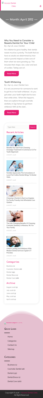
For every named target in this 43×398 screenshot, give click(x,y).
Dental (9, 272)
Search (32, 127)
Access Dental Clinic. (29, 393)
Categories (12, 341)
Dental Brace (11, 275)
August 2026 (11, 287)
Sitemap (11, 349)
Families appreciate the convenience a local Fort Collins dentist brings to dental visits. (21, 175)
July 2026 (10, 290)
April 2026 (10, 299)
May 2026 (10, 296)
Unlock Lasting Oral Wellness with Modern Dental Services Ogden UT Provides (19, 251)
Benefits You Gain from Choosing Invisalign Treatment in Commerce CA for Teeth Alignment (21, 150)
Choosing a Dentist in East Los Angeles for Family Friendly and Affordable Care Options (21, 200)
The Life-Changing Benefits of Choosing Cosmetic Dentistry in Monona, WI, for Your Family (21, 225)
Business (10, 266)
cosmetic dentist (13, 269)
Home (10, 337)
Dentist (22, 46)
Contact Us (12, 345)
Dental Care (23, 85)
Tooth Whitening (12, 82)
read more (11, 74)
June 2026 (10, 293)
